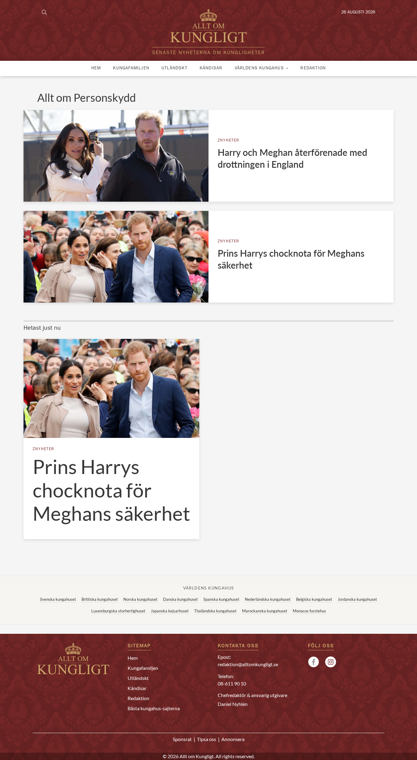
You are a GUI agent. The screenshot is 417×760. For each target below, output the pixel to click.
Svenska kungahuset (58, 599)
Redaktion (313, 68)
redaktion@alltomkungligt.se (248, 664)
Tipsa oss (206, 739)
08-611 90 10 (232, 683)
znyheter (228, 141)
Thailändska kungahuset (215, 610)
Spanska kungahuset (221, 599)
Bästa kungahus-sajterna (154, 708)
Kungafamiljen (131, 68)
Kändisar (211, 68)
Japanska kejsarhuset (170, 610)
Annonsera (233, 739)
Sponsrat (182, 739)
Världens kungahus (259, 68)
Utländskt (174, 68)
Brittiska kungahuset (100, 599)
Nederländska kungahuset (268, 599)
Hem (96, 68)
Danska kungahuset (180, 599)
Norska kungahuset (140, 599)
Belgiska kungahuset (314, 599)
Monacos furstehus (309, 610)
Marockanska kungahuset (264, 610)
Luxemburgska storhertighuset (118, 610)
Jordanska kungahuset (357, 599)
